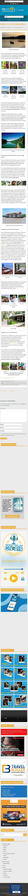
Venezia (5, 859)
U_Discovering (6, 877)
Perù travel (16, 384)
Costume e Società (7, 871)
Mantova (5, 845)
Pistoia (4, 851)
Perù (12, 384)
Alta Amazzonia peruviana (9, 383)
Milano (4, 849)
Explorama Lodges (13, 343)
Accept (16, 892)
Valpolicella (5, 857)
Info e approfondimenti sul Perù (8, 378)
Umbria (5, 855)
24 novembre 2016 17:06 (10, 27)
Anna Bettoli (20, 27)
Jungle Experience (5, 384)
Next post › (11, 391)
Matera (5, 847)
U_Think (12, 381)
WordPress (19, 894)
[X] (12, 4)
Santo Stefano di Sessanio (9, 853)
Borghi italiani (6, 863)
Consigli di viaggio (6, 844)
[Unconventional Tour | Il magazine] (13, 10)
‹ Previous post (3, 391)
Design (4, 873)
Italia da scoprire (6, 861)
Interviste (5, 875)
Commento (3, 408)
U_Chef (3, 865)
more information (15, 890)
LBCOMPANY (24, 893)
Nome (2, 424)
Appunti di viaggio (5, 381)
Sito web (2, 430)
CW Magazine (9, 894)
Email (2, 427)
